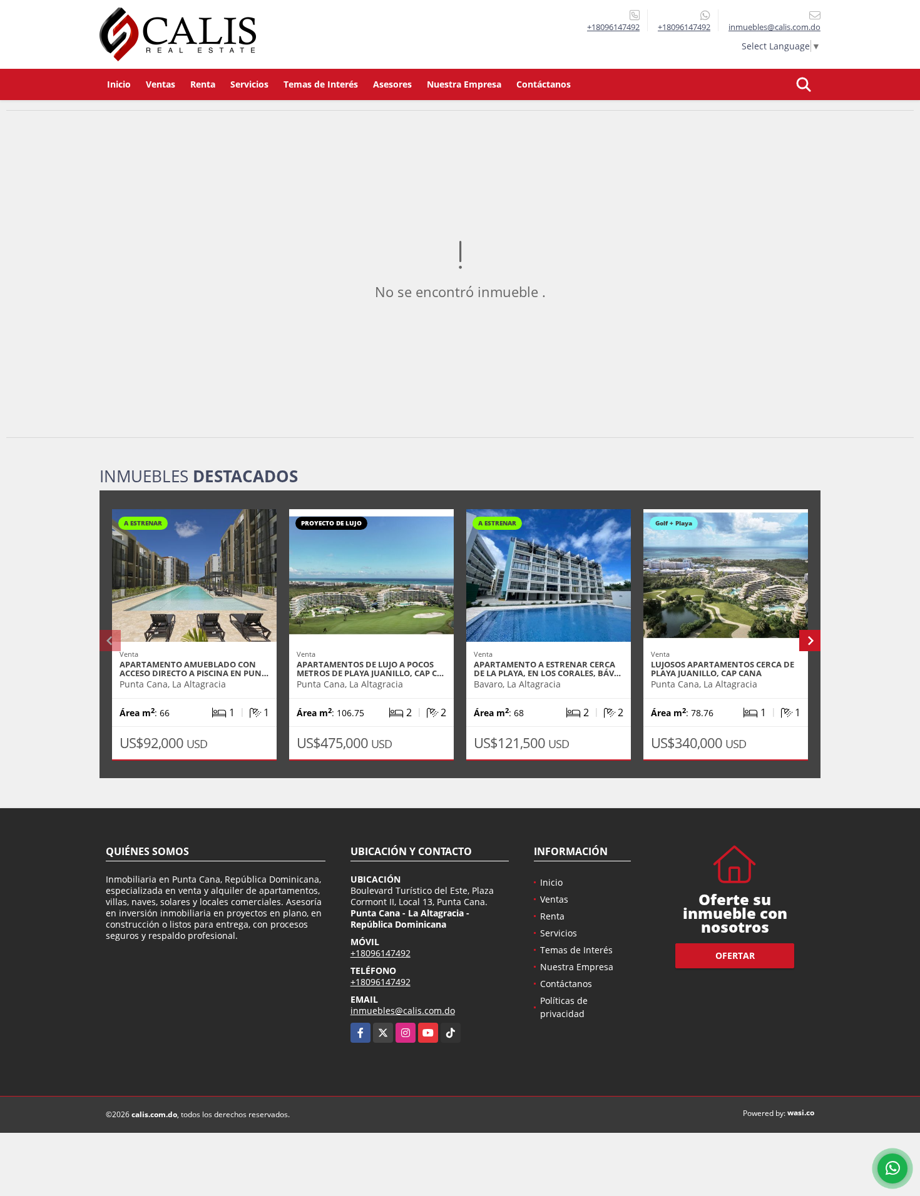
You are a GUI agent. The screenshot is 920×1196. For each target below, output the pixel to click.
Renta (202, 84)
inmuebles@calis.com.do (402, 1010)
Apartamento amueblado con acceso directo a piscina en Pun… (194, 668)
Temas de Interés (321, 84)
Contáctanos (543, 84)
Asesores (392, 84)
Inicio (119, 84)
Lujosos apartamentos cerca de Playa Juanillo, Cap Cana (722, 668)
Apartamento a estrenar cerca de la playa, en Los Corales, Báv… (547, 668)
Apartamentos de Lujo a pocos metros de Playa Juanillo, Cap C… (370, 668)
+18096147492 (613, 27)
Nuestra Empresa (464, 84)
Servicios (249, 84)
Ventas (160, 84)
